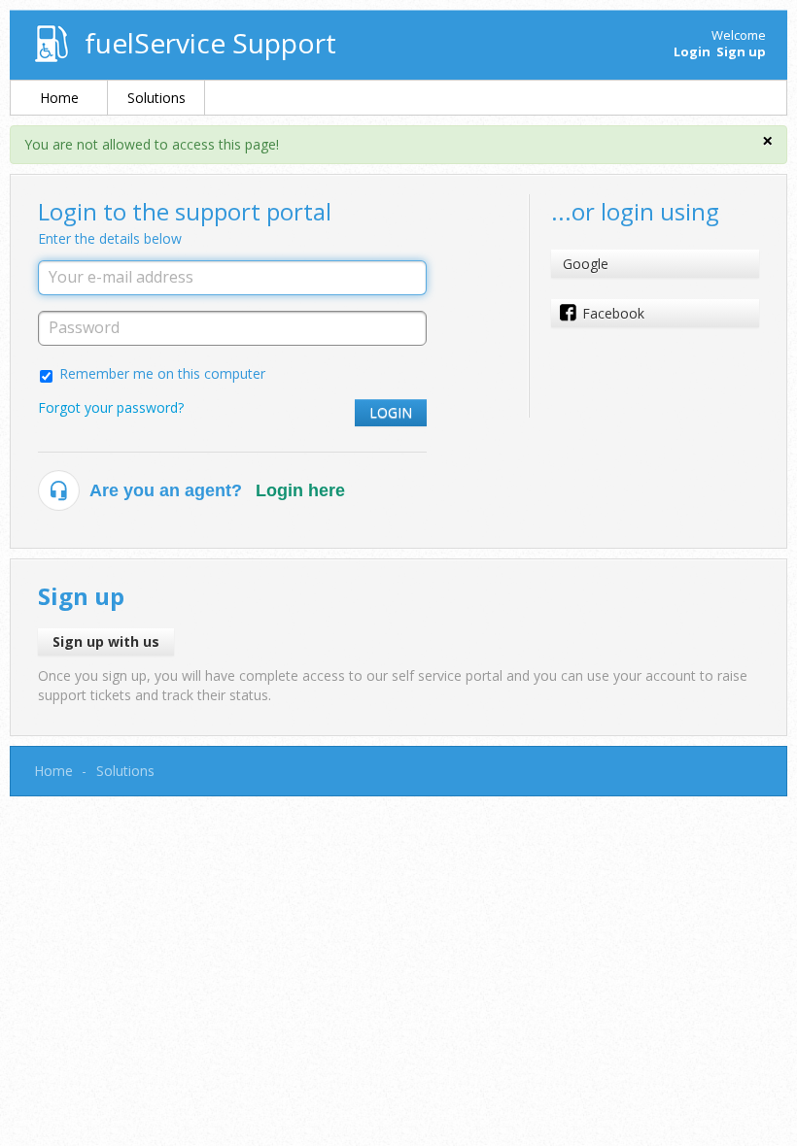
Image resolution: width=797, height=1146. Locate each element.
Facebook (613, 313)
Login (390, 412)
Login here (300, 490)
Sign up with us (105, 641)
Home (59, 97)
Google (585, 263)
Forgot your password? (111, 407)
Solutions (156, 97)
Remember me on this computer (162, 373)
